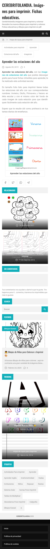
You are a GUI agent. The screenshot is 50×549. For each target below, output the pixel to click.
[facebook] (5, 182)
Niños (20, 484)
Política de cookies (11, 544)
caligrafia (33, 502)
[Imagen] (25, 335)
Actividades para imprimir (14, 47)
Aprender (33, 47)
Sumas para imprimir (27, 490)
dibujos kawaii (10, 329)
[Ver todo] (21, 508)
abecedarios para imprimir (14, 502)
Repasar (30, 484)
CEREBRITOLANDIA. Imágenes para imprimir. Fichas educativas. (23, 11)
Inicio (6, 528)
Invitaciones (9, 484)
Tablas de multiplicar (12, 496)
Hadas (41, 478)
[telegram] (28, 182)
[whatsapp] (20, 182)
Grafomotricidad (27, 478)
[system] (43, 33)
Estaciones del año (11, 54)
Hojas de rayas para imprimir (21, 40)
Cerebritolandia (23, 516)
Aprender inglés (10, 478)
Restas (41, 484)
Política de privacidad (12, 536)
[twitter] (13, 182)
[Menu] (3, 33)
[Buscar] (47, 33)
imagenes (28, 54)
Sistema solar (9, 490)
